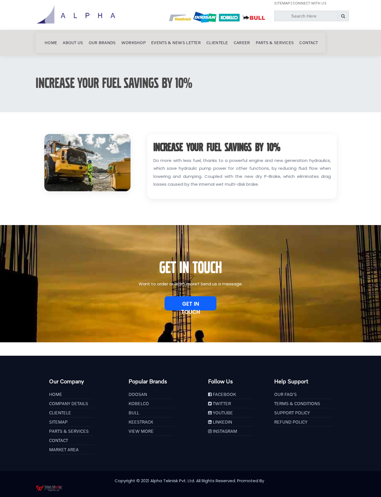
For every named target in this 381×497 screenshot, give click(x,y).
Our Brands (102, 42)
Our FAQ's (285, 394)
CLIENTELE (217, 42)
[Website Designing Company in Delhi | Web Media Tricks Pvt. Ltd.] (190, 488)
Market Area (64, 449)
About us (73, 42)
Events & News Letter (176, 42)
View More (141, 431)
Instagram (224, 431)
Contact (308, 42)
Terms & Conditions (297, 403)
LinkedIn (222, 421)
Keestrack (141, 421)
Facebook (224, 394)
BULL (134, 412)
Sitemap (282, 3)
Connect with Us (310, 3)
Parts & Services (275, 42)
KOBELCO (139, 403)
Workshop (133, 42)
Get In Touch (190, 305)
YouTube (222, 412)
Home (51, 42)
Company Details (68, 403)
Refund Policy (290, 421)
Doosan (138, 394)
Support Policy (292, 412)
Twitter (221, 403)
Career (242, 42)
